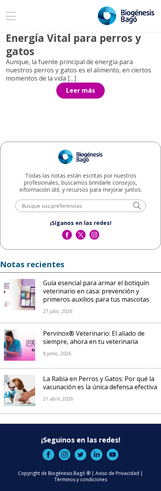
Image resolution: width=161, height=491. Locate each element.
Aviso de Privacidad (117, 473)
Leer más (80, 90)
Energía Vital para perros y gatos (73, 44)
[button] (137, 206)
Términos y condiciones (80, 479)
